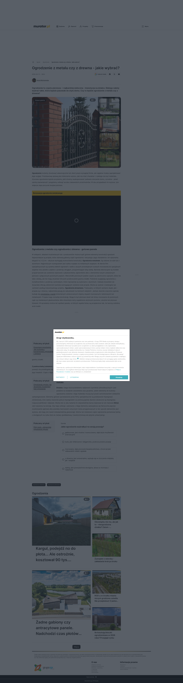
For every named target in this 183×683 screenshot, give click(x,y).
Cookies (67, 372)
